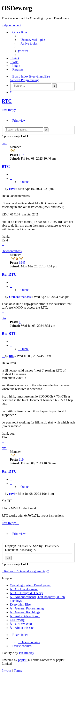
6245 (22, 262)
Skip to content (11, 25)
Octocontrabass (12, 251)
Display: (11, 546)
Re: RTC (9, 274)
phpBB (23, 660)
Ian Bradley (26, 653)
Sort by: (38, 546)
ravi (4, 143)
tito (4, 318)
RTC (7, 101)
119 (21, 154)
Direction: (12, 550)
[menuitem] (31, 39)
